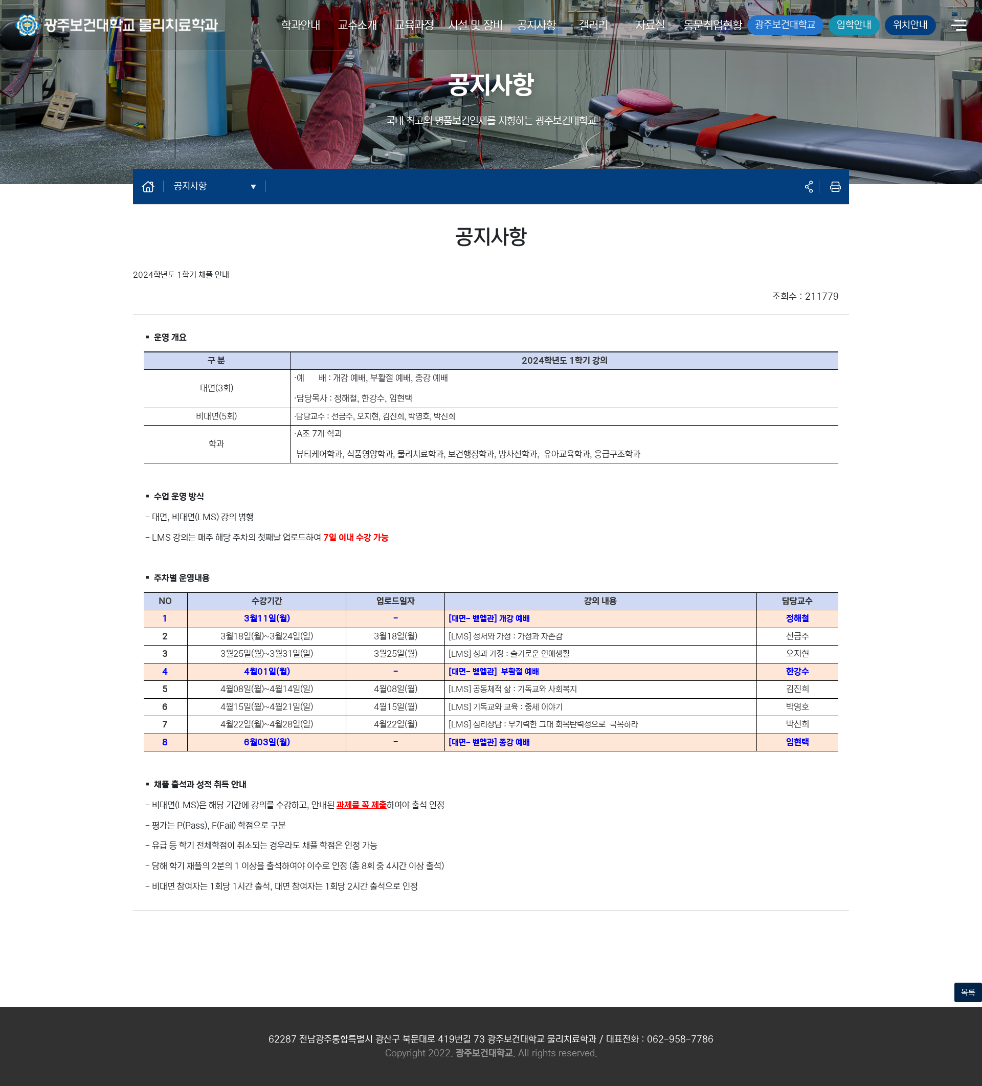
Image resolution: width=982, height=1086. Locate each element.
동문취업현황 (713, 25)
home (153, 186)
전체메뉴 (959, 26)
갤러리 (593, 25)
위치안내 (910, 24)
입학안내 (854, 24)
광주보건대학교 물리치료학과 (62, 19)
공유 (808, 186)
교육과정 (414, 25)
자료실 (650, 25)
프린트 (835, 186)
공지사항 (536, 25)
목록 (968, 992)
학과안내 (300, 25)
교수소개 (357, 25)
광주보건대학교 (785, 24)
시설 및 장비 (475, 25)
